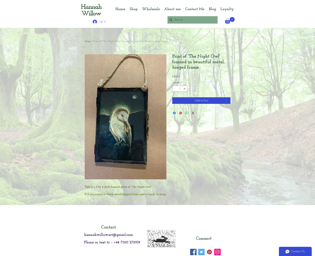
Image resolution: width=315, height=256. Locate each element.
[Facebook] (193, 252)
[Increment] (185, 89)
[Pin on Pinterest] (181, 113)
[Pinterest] (209, 252)
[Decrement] (175, 89)
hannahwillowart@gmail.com (108, 235)
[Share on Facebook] (174, 113)
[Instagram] (217, 252)
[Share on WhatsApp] (187, 113)
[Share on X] (193, 113)
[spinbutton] (180, 89)
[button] (230, 20)
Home (87, 41)
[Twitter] (201, 252)
